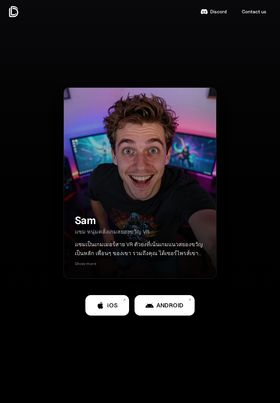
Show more (85, 263)
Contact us (254, 11)
